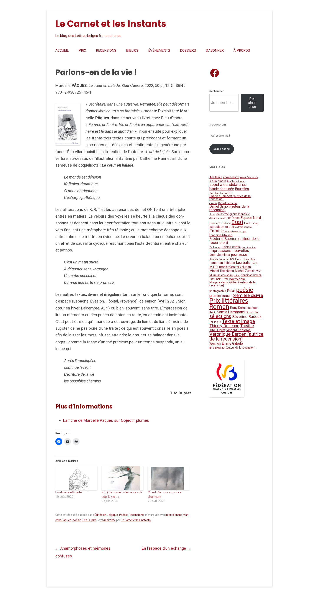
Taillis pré (215, 322)
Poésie (123, 514)
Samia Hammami (231, 312)
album (213, 181)
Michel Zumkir (245, 271)
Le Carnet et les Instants (110, 23)
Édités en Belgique (106, 514)
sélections (220, 316)
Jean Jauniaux (219, 255)
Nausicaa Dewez (251, 275)
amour (222, 181)
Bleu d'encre (174, 514)
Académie (215, 177)
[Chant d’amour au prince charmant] (169, 478)
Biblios (132, 51)
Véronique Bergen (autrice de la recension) (236, 336)
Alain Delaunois (249, 177)
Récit (212, 312)
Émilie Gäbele (232, 343)
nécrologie (237, 279)
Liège (254, 263)
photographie (217, 291)
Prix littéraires (228, 300)
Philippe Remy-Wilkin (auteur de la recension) (232, 284)
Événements (159, 51)
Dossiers (188, 51)
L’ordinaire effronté (68, 492)
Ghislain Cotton (231, 247)
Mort (258, 271)
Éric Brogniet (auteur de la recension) (232, 347)
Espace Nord (251, 218)
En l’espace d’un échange (166, 548)
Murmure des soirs (221, 275)
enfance (234, 218)
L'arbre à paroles (245, 259)
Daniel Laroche (227, 203)
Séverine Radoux (246, 316)
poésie (76, 520)
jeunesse (239, 254)
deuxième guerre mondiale (233, 214)
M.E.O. (213, 267)
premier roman (220, 296)
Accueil (62, 51)
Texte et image (238, 321)
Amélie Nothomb (236, 181)
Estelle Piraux (251, 223)
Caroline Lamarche (220, 193)
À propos (241, 51)
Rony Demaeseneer (244, 308)
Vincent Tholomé (238, 330)
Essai (237, 222)
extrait (229, 227)
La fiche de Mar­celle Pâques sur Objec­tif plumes (106, 420)
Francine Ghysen (220, 235)
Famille (216, 230)
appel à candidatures (227, 184)
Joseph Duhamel (219, 259)
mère (237, 275)
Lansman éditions (222, 263)
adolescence (231, 177)
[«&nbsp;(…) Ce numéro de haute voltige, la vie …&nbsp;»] (122, 478)
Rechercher (216, 91)
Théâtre (247, 325)
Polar (231, 291)
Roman (219, 306)
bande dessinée (221, 189)
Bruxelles (242, 189)
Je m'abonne (222, 148)
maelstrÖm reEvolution (235, 267)
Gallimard (214, 247)
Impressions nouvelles (229, 250)
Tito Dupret (89, 520)
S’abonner (215, 51)
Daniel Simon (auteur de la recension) (229, 208)
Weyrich (215, 343)
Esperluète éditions (219, 223)
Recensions (106, 51)
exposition (216, 227)
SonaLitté (252, 312)
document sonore (218, 218)
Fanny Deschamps (235, 231)
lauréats (243, 262)
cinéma (213, 203)
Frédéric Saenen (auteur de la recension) (234, 240)
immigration (249, 247)
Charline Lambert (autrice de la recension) (230, 197)
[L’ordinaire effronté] (76, 478)
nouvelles (218, 278)
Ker (232, 259)
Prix (82, 51)
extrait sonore (243, 226)
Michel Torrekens (221, 271)
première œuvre (247, 295)
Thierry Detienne (224, 325)
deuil (212, 214)
